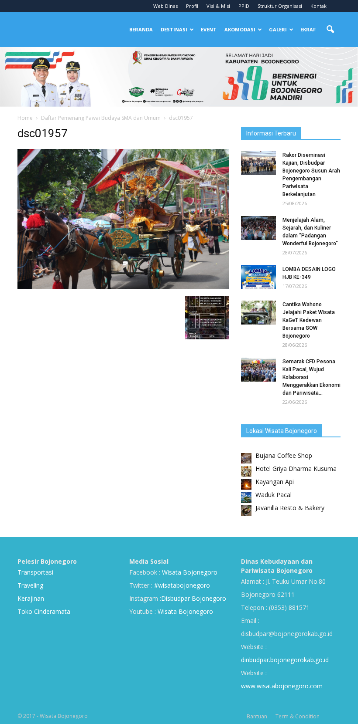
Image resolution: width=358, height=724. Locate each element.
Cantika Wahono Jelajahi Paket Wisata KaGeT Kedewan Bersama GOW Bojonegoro (308, 320)
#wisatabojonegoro (182, 585)
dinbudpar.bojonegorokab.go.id (285, 660)
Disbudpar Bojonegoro (193, 598)
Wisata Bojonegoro (188, 572)
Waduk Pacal (273, 495)
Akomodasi (239, 29)
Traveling (30, 585)
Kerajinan (30, 598)
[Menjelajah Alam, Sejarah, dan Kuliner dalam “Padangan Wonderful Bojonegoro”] (258, 228)
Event (209, 29)
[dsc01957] (123, 286)
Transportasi (35, 572)
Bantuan (257, 716)
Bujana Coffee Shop (283, 455)
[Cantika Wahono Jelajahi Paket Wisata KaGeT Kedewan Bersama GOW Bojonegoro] (258, 313)
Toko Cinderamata (43, 611)
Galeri (278, 29)
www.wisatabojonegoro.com (282, 686)
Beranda (141, 29)
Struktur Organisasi (280, 6)
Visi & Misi (218, 6)
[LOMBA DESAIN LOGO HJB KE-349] (258, 277)
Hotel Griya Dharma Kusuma (296, 468)
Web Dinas (165, 6)
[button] (330, 29)
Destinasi (174, 29)
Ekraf (308, 29)
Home (25, 118)
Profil (192, 6)
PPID (243, 6)
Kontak (318, 6)
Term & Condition (297, 716)
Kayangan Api (274, 481)
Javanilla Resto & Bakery (289, 508)
